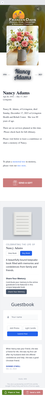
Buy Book (26, 253)
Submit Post (23, 334)
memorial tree (19, 161)
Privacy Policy (15, 386)
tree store (21, 165)
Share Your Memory (16, 292)
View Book (12, 253)
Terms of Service (29, 386)
